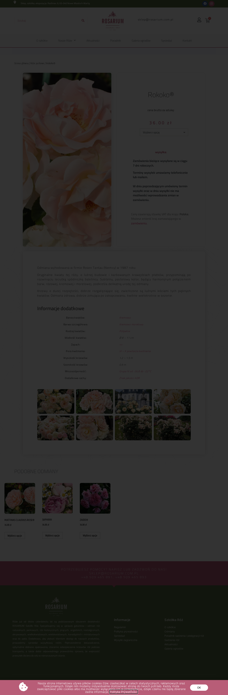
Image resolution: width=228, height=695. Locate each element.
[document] (114, 347)
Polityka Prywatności (124, 692)
